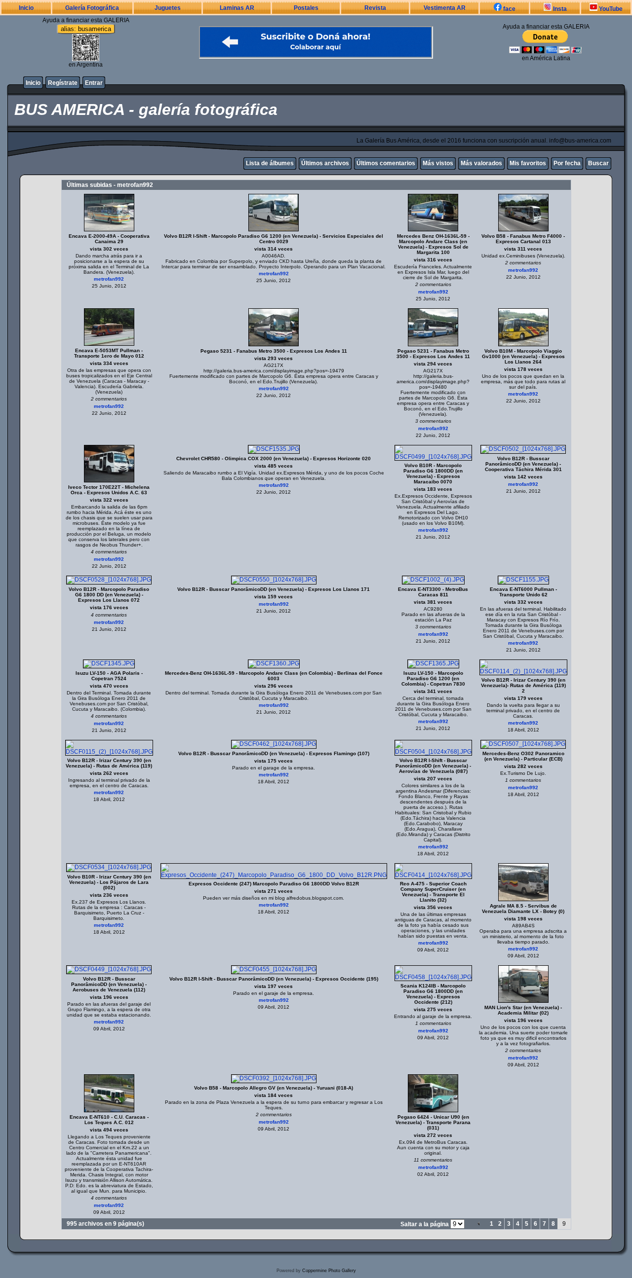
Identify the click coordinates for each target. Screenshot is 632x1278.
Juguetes (168, 7)
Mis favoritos (528, 163)
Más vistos (438, 163)
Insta (559, 8)
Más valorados (481, 163)
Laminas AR (237, 7)
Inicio (26, 7)
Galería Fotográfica (92, 7)
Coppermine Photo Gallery (329, 1270)
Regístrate (63, 82)
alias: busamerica (86, 29)
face (508, 8)
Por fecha (567, 163)
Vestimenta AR (445, 7)
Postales (306, 7)
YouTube (610, 8)
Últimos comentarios (385, 163)
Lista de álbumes (270, 163)
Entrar (94, 82)
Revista (375, 7)
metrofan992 (109, 279)
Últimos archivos (325, 163)
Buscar (598, 163)
